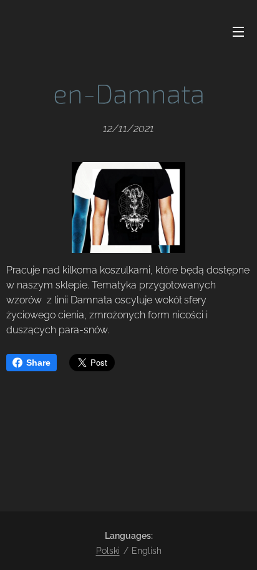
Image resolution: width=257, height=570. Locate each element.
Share (38, 363)
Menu (238, 31)
